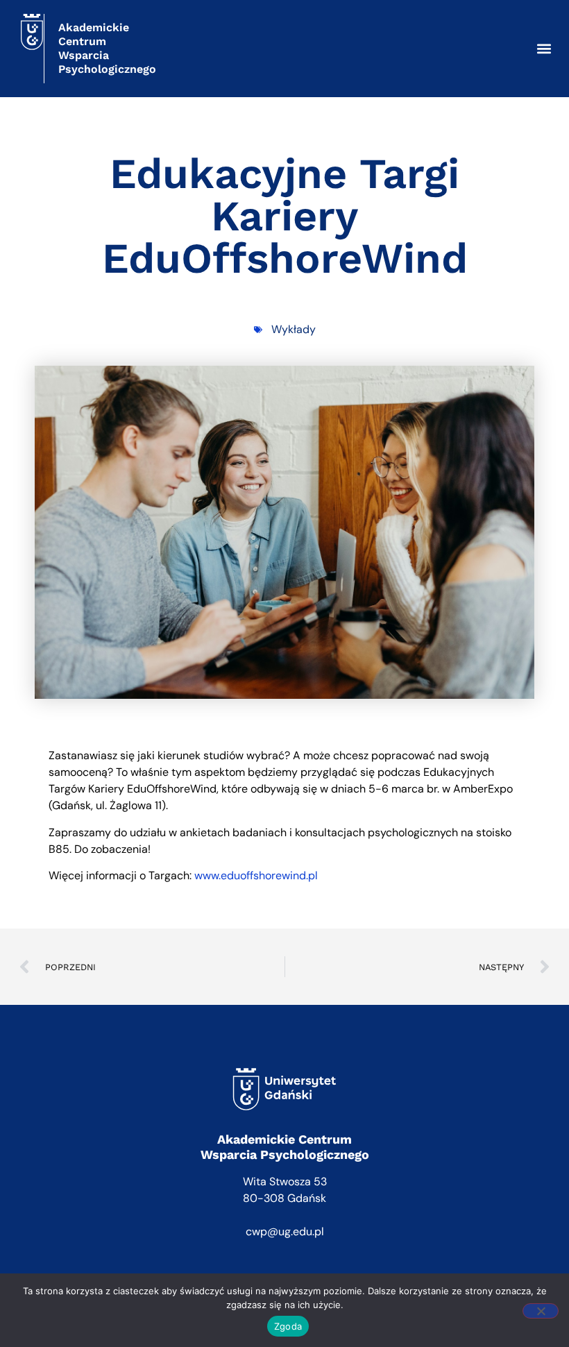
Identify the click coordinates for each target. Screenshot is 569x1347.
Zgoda (288, 1326)
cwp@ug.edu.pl (285, 1231)
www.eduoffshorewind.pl (257, 875)
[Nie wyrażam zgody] (541, 1311)
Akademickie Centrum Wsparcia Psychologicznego (107, 48)
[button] (543, 48)
